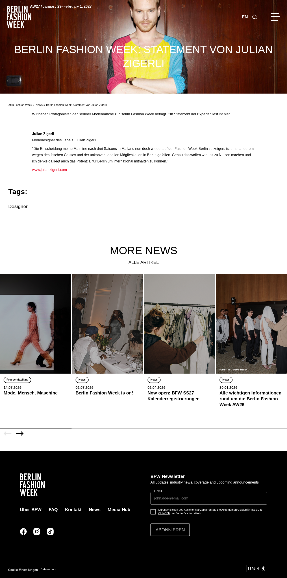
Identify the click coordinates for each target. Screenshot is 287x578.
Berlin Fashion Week (19, 105)
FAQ (53, 509)
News (39, 105)
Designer (18, 206)
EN (245, 16)
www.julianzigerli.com (49, 170)
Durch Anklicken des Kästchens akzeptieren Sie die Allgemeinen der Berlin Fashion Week (210, 511)
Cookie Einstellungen (23, 569)
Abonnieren (170, 529)
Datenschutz (48, 569)
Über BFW (30, 509)
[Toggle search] (254, 16)
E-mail (158, 491)
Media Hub (119, 509)
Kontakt (73, 509)
